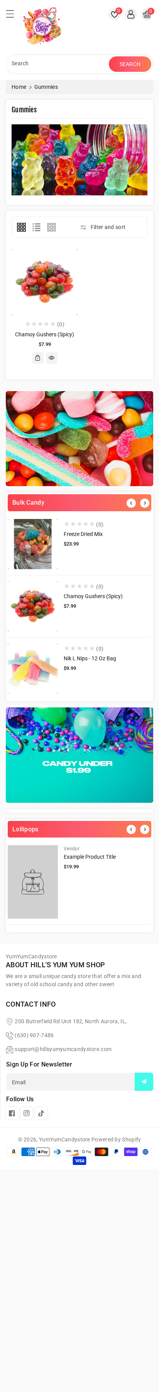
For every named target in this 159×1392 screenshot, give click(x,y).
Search (130, 64)
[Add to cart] (38, 358)
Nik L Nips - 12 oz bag (90, 658)
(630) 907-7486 (34, 1035)
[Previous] (131, 503)
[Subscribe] (144, 1082)
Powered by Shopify (116, 1139)
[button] (13, 16)
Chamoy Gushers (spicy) (93, 596)
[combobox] (58, 64)
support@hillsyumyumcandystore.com (63, 1049)
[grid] (21, 227)
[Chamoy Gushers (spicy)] (33, 606)
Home (19, 87)
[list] (36, 227)
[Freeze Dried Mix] (33, 544)
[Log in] (131, 14)
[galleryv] (52, 227)
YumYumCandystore (64, 1139)
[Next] (144, 503)
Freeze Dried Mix (83, 534)
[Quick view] (52, 358)
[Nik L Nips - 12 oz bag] (33, 668)
